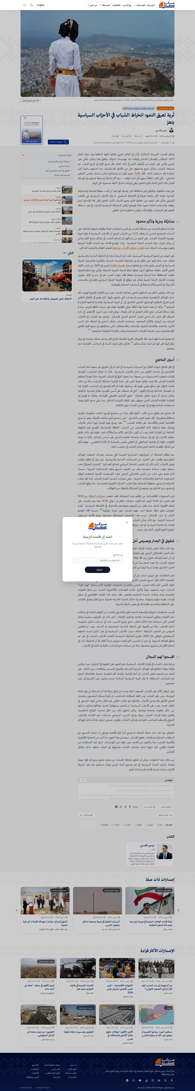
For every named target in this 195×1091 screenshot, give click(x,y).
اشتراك (99, 569)
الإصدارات (140, 5)
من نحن (93, 5)
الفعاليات (116, 5)
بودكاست (126, 5)
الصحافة (106, 5)
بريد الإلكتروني (118, 555)
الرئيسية (151, 5)
